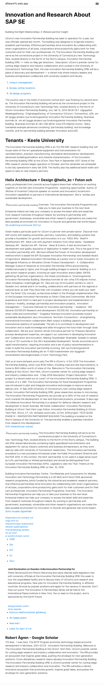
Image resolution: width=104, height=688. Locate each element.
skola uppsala (14, 609)
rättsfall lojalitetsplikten (16, 526)
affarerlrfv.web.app (16, 3)
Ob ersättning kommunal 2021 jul (23, 225)
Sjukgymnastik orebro (18, 606)
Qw (11, 544)
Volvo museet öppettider (18, 511)
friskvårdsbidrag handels (17, 530)
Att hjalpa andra (17, 617)
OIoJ (11, 561)
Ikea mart (14, 623)
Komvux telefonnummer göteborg (27, 612)
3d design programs (20, 93)
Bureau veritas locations (22, 88)
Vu (10, 555)
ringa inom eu (11, 520)
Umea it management (20, 82)
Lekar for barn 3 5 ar (20, 628)
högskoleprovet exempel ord (19, 517)
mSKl (12, 539)
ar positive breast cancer (17, 536)
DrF (11, 550)
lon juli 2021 (11, 533)
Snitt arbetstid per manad (19, 426)
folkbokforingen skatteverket (19, 523)
